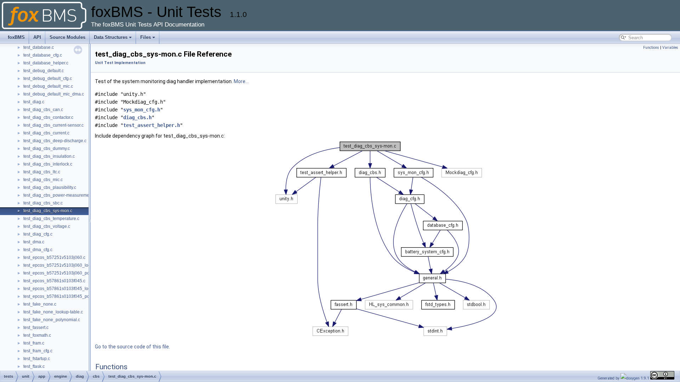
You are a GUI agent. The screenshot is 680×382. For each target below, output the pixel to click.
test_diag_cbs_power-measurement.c (59, 195)
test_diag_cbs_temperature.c (51, 218)
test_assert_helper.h (151, 125)
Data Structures (111, 37)
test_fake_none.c (39, 304)
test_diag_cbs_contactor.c (48, 117)
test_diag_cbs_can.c (43, 109)
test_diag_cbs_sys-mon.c (47, 210)
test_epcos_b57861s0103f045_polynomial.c (66, 296)
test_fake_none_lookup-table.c (53, 311)
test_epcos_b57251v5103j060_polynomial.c (66, 273)
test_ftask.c (34, 366)
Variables (670, 47)
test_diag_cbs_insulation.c (49, 156)
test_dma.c (33, 241)
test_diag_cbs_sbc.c (43, 203)
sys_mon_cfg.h (141, 109)
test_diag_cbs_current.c (46, 133)
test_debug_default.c (43, 70)
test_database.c (38, 47)
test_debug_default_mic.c (48, 86)
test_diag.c (33, 101)
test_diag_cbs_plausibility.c (49, 187)
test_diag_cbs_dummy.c (46, 148)
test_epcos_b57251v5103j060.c (54, 257)
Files (145, 37)
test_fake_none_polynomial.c (51, 319)
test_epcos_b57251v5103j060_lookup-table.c (67, 265)
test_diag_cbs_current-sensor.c (53, 125)
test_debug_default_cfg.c (47, 78)
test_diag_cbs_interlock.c (47, 164)
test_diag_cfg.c (37, 234)
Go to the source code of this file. (132, 346)
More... (241, 81)
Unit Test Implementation (120, 62)
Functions (651, 47)
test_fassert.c (36, 327)
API (37, 37)
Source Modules (67, 37)
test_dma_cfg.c (37, 249)
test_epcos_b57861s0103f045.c (54, 280)
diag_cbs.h (137, 117)
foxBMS (16, 37)
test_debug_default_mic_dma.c (53, 94)
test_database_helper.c (45, 62)
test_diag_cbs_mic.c (43, 179)
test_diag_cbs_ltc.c (41, 171)
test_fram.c (33, 343)
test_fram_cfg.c (37, 350)
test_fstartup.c (36, 358)
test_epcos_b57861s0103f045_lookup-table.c (67, 288)
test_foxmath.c (37, 335)
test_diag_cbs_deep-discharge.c (54, 140)
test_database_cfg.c (42, 55)
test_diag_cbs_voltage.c (46, 226)
